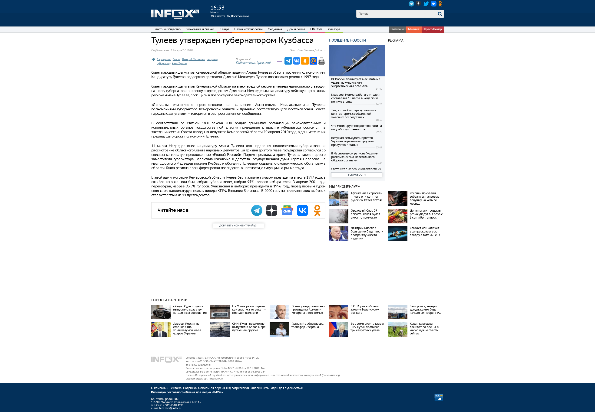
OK (441, 4)
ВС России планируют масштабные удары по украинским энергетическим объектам (355, 82)
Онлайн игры (260, 388)
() (238, 225)
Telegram (411, 4)
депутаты (212, 59)
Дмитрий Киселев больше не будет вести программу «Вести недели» (367, 233)
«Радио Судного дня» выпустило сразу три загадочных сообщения (190, 309)
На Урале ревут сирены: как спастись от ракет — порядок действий (249, 309)
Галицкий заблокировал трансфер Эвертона (308, 325)
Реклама (175, 388)
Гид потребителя (237, 388)
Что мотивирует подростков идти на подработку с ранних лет (356, 127)
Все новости (357, 174)
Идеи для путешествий (287, 388)
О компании (159, 388)
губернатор (163, 63)
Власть (176, 59)
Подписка (190, 388)
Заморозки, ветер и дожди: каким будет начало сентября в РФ (425, 309)
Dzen (419, 4)
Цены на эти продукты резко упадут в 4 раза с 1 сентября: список (426, 214)
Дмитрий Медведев (193, 59)
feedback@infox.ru (170, 408)
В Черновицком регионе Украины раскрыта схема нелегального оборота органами (354, 156)
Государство (164, 59)
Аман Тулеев (179, 63)
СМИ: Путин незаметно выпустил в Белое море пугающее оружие (248, 327)
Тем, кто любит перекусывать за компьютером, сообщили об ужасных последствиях (353, 113)
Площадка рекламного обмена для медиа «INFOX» (187, 392)
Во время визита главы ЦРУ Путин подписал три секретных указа (366, 327)
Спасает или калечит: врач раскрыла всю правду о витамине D (425, 231)
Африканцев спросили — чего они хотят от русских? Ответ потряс (366, 196)
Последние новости (347, 40)
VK (433, 4)
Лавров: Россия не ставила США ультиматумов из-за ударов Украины (187, 328)
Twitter (426, 4)
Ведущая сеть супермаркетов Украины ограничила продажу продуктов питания (352, 141)
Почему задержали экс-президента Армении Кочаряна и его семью (307, 309)
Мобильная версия (211, 388)
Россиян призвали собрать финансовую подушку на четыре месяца (425, 198)
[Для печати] (321, 61)
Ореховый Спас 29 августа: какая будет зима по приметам (365, 214)
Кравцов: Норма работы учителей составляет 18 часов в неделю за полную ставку (355, 98)
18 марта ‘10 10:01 (182, 50)
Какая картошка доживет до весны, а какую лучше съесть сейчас (424, 328)
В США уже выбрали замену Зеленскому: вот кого (364, 309)
